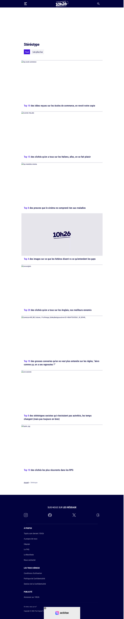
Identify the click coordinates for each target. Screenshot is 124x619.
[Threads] (98, 515)
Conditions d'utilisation (33, 573)
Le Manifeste (29, 554)
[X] (74, 515)
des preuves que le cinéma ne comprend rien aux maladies (55, 207)
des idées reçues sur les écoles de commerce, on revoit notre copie (59, 105)
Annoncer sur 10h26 (31, 597)
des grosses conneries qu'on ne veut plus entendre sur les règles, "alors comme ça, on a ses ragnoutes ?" (61, 362)
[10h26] (62, 3)
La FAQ (26, 549)
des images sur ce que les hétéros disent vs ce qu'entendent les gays (60, 258)
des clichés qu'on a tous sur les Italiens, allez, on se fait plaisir (57, 156)
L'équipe (27, 544)
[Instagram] (26, 515)
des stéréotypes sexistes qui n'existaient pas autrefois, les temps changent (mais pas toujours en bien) (58, 417)
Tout (27, 51)
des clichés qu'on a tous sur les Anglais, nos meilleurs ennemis (58, 310)
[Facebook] (50, 515)
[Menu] (26, 4)
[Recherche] (98, 4)
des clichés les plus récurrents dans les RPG (48, 470)
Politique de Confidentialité (34, 578)
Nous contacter (30, 560)
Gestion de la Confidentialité (35, 583)
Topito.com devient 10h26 (34, 533)
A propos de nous (30, 538)
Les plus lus (38, 51)
